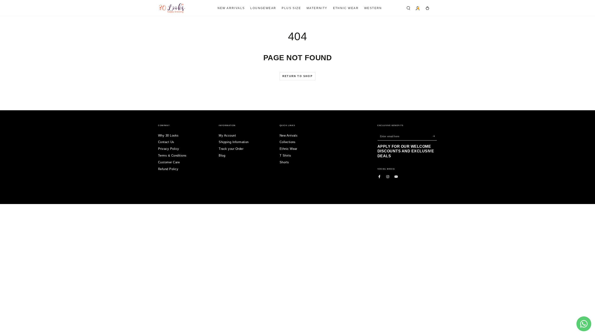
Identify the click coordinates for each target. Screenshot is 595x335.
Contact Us (166, 142)
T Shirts (285, 155)
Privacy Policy (168, 149)
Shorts (284, 162)
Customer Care (169, 162)
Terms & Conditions (172, 155)
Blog (222, 155)
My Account (227, 135)
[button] (408, 8)
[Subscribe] (435, 136)
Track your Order (231, 149)
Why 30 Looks (168, 135)
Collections (288, 142)
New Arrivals (289, 135)
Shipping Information (234, 142)
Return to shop (297, 76)
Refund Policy (168, 169)
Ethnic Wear (288, 149)
